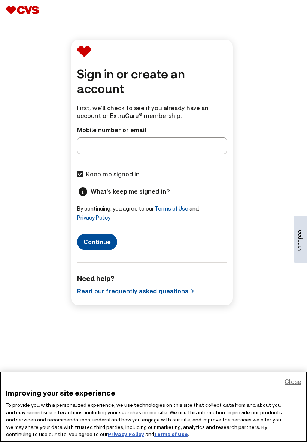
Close (293, 381)
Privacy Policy (93, 217)
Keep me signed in (113, 174)
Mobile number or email (111, 130)
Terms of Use (171, 208)
